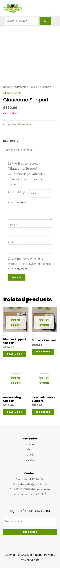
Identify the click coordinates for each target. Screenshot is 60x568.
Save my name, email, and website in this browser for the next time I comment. (29, 264)
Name (12, 225)
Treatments (19, 87)
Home (6, 87)
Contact (30, 454)
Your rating (17, 192)
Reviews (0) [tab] (11, 141)
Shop (30, 449)
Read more (14, 354)
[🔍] (45, 21)
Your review (18, 202)
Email (12, 242)
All (4, 93)
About (30, 460)
